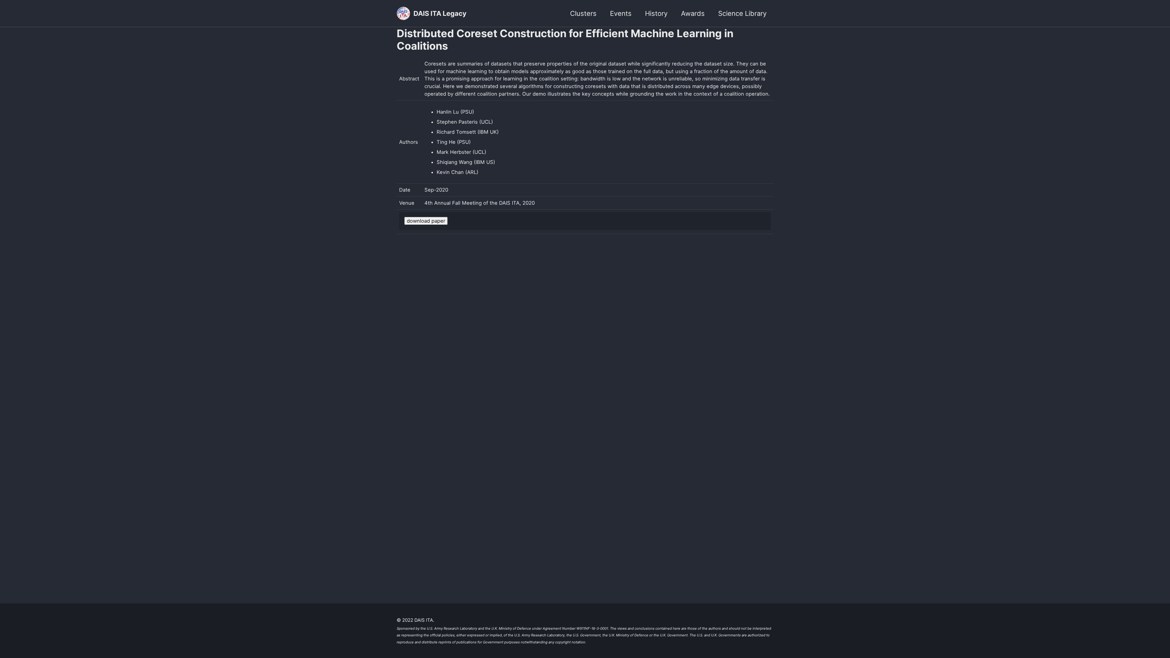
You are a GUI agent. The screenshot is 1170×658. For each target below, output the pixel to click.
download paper (426, 221)
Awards (693, 13)
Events (621, 13)
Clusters (583, 13)
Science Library (742, 13)
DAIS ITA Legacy (439, 13)
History (656, 13)
